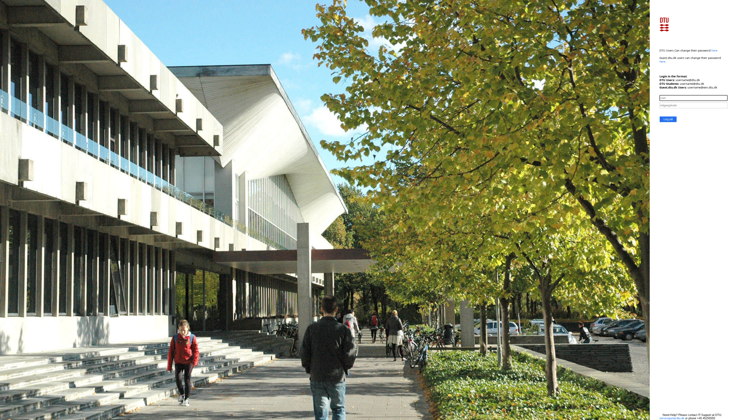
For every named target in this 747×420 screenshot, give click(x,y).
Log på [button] (668, 119)
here (714, 50)
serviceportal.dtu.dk (671, 418)
